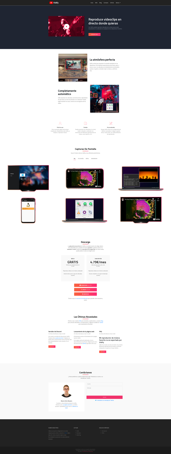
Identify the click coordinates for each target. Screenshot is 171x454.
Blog (100, 3)
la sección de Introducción (82, 298)
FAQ (100, 331)
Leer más (52, 346)
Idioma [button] (117, 3)
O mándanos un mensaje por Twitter (105, 400)
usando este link (59, 338)
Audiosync (78, 433)
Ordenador (94, 158)
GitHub (112, 3)
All (75, 158)
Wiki (96, 3)
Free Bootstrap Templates (87, 451)
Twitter (101, 322)
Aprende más (94, 34)
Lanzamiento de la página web (84, 331)
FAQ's (103, 433)
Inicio (92, 3)
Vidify (77, 431)
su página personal (67, 405)
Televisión (80, 158)
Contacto (106, 3)
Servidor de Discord (54, 331)
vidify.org (78, 435)
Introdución (104, 431)
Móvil (87, 158)
